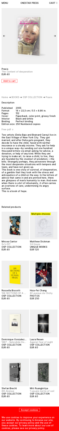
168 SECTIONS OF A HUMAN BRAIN (14, 293)
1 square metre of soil (42, 391)
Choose (36, 255)
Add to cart (9, 81)
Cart (53, 3)
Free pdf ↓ (8, 129)
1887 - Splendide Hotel (14, 342)
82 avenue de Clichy (41, 293)
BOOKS (15, 97)
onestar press (29, 3)
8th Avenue (8, 391)
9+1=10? (6, 244)
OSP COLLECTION (32, 97)
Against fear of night (41, 342)
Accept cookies (29, 410)
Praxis (5, 69)
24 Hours (35, 244)
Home (5, 97)
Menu (5, 3)
